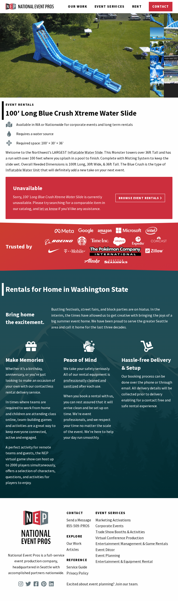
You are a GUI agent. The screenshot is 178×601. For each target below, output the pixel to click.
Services (110, 6)
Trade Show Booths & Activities (120, 531)
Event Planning (107, 555)
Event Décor (105, 549)
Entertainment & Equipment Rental (124, 561)
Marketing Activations (113, 520)
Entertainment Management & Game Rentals (131, 543)
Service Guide (77, 567)
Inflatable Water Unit (23, 170)
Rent (137, 6)
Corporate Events (109, 525)
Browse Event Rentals (139, 198)
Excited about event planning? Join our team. (102, 584)
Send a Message (79, 520)
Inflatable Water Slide (85, 152)
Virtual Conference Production (119, 537)
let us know (48, 208)
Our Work (77, 6)
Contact (160, 6)
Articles (73, 549)
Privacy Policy (77, 573)
